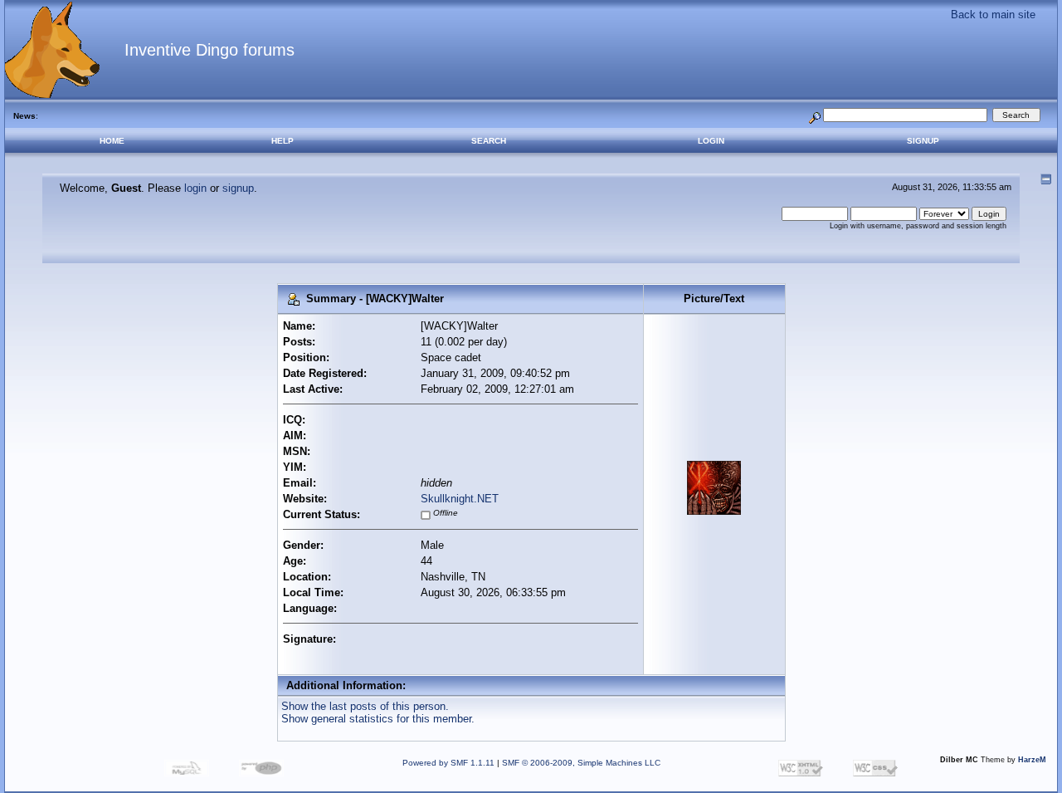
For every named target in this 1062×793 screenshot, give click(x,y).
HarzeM (1032, 760)
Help (282, 140)
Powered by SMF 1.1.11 (448, 762)
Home (112, 140)
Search (488, 140)
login (195, 188)
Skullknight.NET (460, 498)
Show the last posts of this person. (365, 706)
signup (238, 188)
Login (711, 140)
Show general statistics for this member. (378, 718)
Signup (923, 140)
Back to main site (993, 14)
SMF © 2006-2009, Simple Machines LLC (581, 762)
